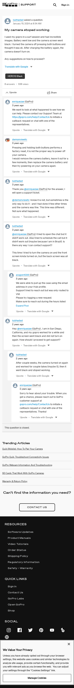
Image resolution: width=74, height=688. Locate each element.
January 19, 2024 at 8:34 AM (27, 23)
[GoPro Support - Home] (21, 5)
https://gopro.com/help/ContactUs (31, 117)
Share (54, 92)
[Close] (69, 644)
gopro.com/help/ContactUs (35, 404)
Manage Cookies (37, 678)
